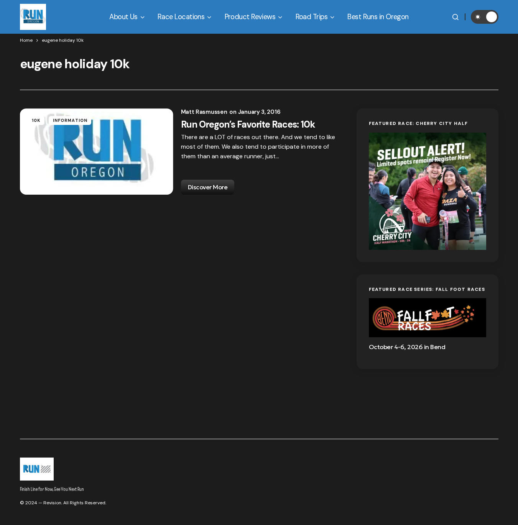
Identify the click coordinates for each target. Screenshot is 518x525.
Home (26, 40)
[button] (455, 17)
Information (70, 120)
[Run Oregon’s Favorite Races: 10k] (96, 151)
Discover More (208, 187)
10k (36, 120)
